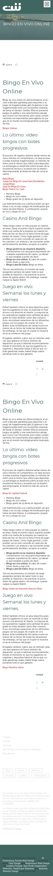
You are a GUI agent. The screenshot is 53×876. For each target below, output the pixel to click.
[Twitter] (44, 369)
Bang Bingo (8, 178)
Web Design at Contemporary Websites (22, 749)
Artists (7, 770)
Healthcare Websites (23, 868)
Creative (20, 770)
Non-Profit (9, 776)
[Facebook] (39, 369)
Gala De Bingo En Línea (14, 186)
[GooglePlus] (39, 375)
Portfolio (6, 741)
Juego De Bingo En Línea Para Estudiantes (23, 181)
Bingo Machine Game (13, 667)
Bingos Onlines (10, 128)
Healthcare (35, 770)
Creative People (14, 866)
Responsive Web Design (37, 863)
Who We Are (9, 753)
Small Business (40, 776)
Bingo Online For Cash (13, 189)
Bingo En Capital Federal (15, 493)
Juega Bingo (9, 184)
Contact (6, 737)
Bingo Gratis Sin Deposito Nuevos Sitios (22, 589)
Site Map (7, 745)
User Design (15, 863)
